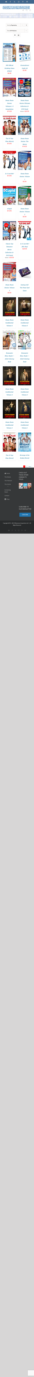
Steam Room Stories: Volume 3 (9, 288)
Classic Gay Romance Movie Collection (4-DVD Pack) (9, 249)
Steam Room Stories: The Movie (24, 141)
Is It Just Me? (9, 174)
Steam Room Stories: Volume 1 (25, 176)
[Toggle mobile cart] (23, 10)
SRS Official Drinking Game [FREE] (9, 68)
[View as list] (18, 35)
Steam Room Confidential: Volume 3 (24, 392)
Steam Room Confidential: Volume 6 (9, 323)
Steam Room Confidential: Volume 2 (9, 425)
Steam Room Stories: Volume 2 (25, 211)
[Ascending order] (26, 25)
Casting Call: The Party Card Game (24, 288)
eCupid (9, 209)
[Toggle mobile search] (27, 10)
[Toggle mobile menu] (30, 10)
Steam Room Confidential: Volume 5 (24, 323)
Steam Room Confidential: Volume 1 (24, 425)
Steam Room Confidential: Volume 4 (9, 392)
